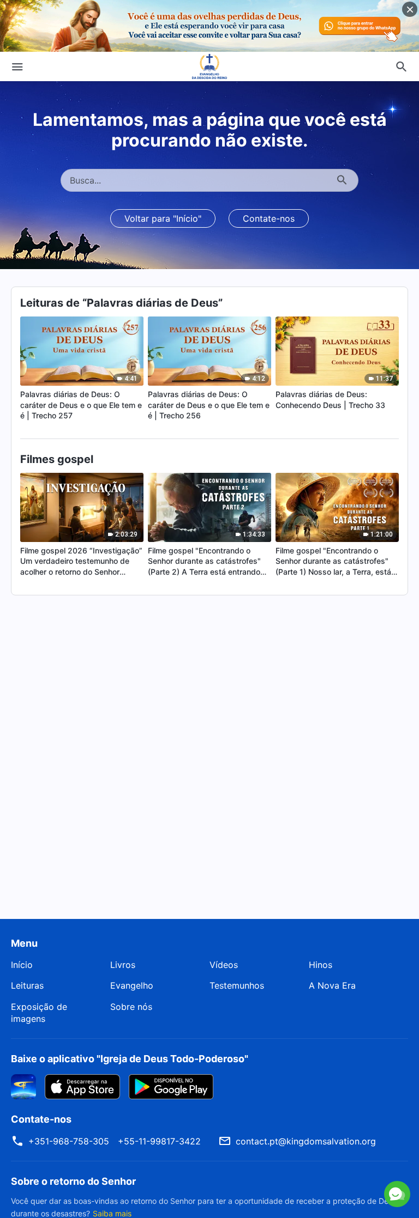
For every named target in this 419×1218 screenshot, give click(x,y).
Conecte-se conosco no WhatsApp (293, 1150)
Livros (122, 964)
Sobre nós (131, 1006)
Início (22, 964)
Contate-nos (269, 218)
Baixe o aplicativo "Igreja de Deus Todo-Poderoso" (129, 1058)
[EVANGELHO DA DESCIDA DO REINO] (209, 66)
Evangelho (131, 985)
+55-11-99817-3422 (159, 1141)
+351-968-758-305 (68, 1141)
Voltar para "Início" (162, 218)
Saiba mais (112, 1213)
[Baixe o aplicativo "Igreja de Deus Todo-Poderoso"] (23, 1085)
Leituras (27, 985)
